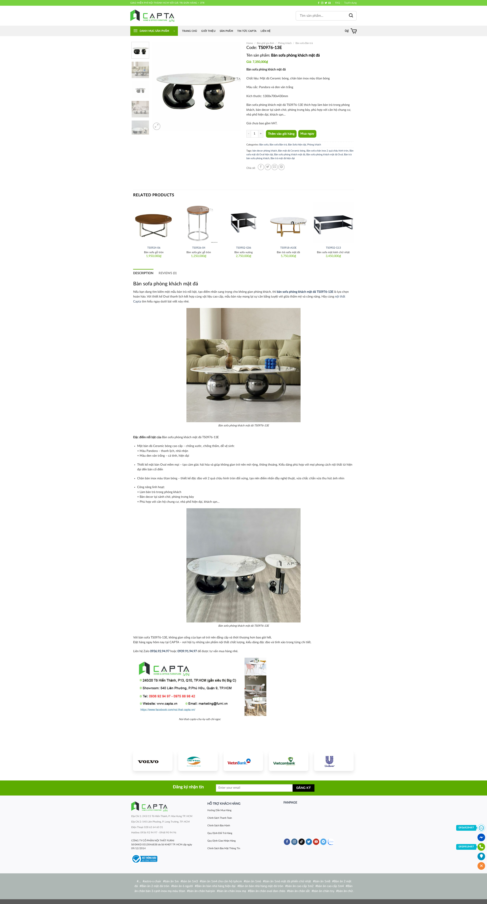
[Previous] (158, 86)
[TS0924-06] (153, 222)
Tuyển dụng (350, 3)
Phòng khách (285, 43)
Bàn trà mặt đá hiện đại (283, 158)
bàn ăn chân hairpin (202, 891)
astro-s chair (152, 881)
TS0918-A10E (288, 247)
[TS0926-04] (198, 222)
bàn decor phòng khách (264, 151)
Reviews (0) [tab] (168, 273)
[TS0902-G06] (243, 222)
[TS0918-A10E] (288, 222)
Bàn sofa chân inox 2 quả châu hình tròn (327, 151)
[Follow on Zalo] (331, 842)
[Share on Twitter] (268, 167)
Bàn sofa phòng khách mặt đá (289, 154)
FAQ (337, 3)
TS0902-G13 (333, 247)
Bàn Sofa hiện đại (297, 145)
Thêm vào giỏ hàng (281, 133)
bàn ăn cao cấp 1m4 (330, 886)
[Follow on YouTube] (316, 842)
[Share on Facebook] (261, 167)
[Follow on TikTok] (301, 842)
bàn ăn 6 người (183, 886)
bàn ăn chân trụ (323, 891)
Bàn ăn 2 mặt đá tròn (155, 886)
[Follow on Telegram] (323, 842)
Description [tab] (143, 273)
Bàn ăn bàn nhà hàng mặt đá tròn (261, 886)
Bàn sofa (263, 145)
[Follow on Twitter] (326, 3)
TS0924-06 (153, 247)
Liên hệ (266, 31)
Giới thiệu (208, 31)
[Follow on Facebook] (319, 3)
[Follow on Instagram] (322, 3)
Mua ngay (307, 133)
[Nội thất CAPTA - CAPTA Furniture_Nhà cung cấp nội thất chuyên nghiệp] (152, 16)
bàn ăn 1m (172, 881)
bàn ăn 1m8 (322, 881)
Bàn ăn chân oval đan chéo (267, 891)
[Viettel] (198, 761)
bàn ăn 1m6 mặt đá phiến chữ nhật (288, 881)
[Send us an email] (329, 3)
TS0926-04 (198, 247)
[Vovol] (153, 761)
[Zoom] (156, 126)
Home (249, 43)
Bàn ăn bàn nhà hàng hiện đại (216, 886)
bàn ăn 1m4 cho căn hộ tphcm (221, 881)
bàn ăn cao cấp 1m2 (300, 886)
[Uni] (334, 761)
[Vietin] (243, 761)
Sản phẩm (226, 31)
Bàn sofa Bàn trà (304, 43)
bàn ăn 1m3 (190, 881)
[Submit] (351, 15)
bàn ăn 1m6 (253, 881)
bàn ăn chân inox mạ (232, 891)
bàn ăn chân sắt (299, 891)
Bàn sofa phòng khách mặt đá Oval (324, 154)
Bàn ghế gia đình (265, 43)
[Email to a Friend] (274, 167)
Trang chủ (189, 31)
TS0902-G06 (243, 247)
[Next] (234, 86)
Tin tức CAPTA (246, 31)
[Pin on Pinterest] (281, 167)
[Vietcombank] (288, 761)
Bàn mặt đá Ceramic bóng (291, 151)
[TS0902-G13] (333, 222)
